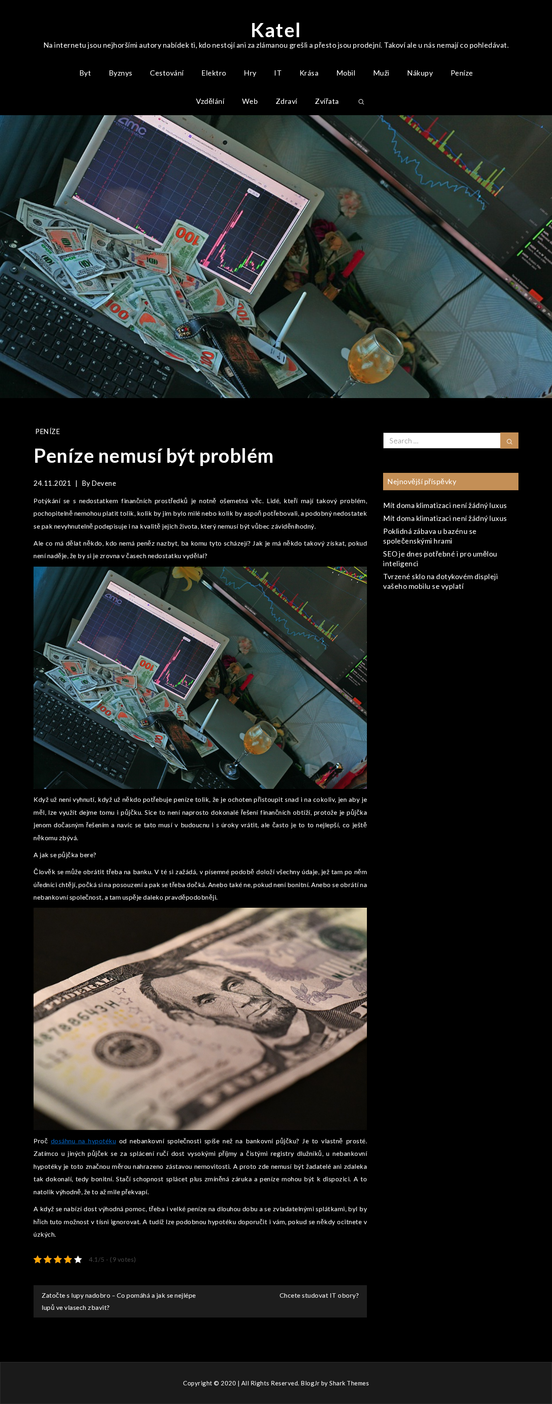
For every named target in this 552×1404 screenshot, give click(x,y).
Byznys (121, 72)
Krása (309, 72)
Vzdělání (210, 101)
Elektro (213, 72)
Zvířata (327, 101)
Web (250, 101)
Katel (276, 29)
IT (278, 72)
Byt (85, 72)
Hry (250, 72)
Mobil (346, 72)
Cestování (167, 72)
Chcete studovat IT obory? (319, 1295)
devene (104, 483)
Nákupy (420, 72)
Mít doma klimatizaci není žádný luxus (445, 505)
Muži (381, 72)
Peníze (462, 72)
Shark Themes (349, 1383)
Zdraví (286, 101)
